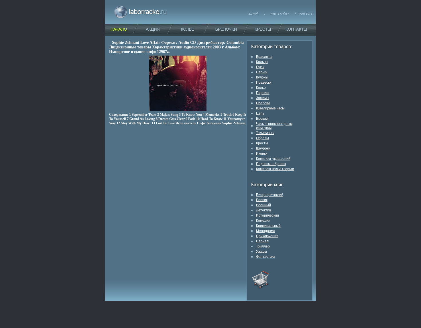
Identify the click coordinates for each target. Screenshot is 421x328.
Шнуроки (263, 148)
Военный (263, 205)
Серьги (261, 72)
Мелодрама (265, 231)
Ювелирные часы (270, 108)
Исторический (267, 215)
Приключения (267, 236)
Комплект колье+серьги (275, 169)
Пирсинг (262, 93)
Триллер (263, 246)
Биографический (269, 195)
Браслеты (264, 57)
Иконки (261, 154)
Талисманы (265, 133)
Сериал (262, 241)
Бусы (260, 67)
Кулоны (262, 77)
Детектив (263, 210)
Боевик (261, 200)
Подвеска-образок (271, 164)
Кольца (262, 62)
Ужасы (261, 252)
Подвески (264, 82)
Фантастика (265, 257)
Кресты (262, 143)
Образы (262, 138)
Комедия (263, 221)
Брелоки (263, 103)
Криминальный (268, 226)
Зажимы (262, 98)
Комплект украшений (273, 159)
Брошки (262, 119)
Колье (261, 88)
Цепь (260, 113)
